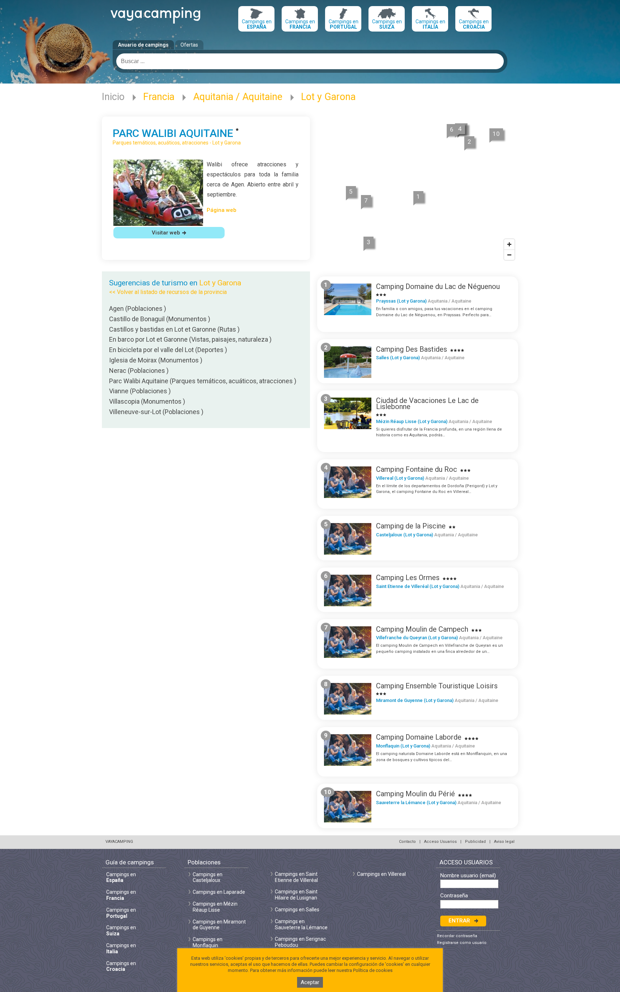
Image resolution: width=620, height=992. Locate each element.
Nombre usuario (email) (468, 876)
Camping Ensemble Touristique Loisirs (437, 686)
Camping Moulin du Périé (415, 793)
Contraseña (454, 896)
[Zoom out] (509, 255)
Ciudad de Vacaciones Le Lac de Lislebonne (427, 403)
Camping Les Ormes (408, 577)
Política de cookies (373, 970)
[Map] (417, 191)
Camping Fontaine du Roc (416, 469)
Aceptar (310, 982)
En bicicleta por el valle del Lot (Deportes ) (168, 349)
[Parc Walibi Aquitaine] (158, 223)
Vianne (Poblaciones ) (140, 391)
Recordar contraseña (457, 936)
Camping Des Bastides (411, 349)
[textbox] (310, 61)
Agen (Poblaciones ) (137, 308)
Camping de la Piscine (411, 526)
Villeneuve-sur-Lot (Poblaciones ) (156, 412)
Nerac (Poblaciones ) (139, 370)
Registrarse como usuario (462, 942)
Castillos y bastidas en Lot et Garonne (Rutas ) (174, 329)
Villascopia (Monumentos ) (147, 401)
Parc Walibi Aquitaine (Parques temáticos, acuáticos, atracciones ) (202, 381)
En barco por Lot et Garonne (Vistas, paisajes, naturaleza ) (190, 339)
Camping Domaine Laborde (418, 737)
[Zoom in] (509, 244)
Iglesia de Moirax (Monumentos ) (155, 360)
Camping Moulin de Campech (422, 629)
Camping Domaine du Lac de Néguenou (438, 286)
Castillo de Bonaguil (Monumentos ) (159, 319)
